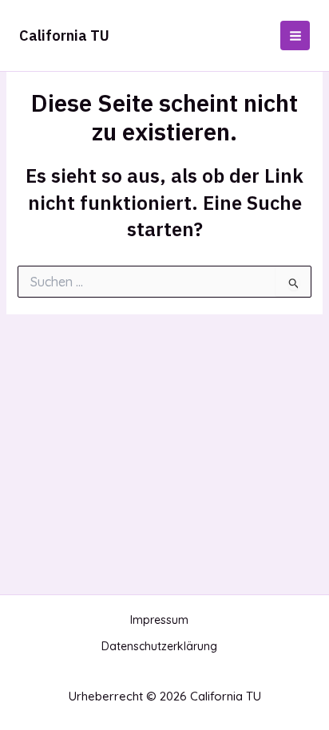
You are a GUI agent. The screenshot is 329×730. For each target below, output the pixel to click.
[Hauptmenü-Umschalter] (295, 35)
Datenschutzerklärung (159, 646)
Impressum (159, 620)
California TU (64, 35)
